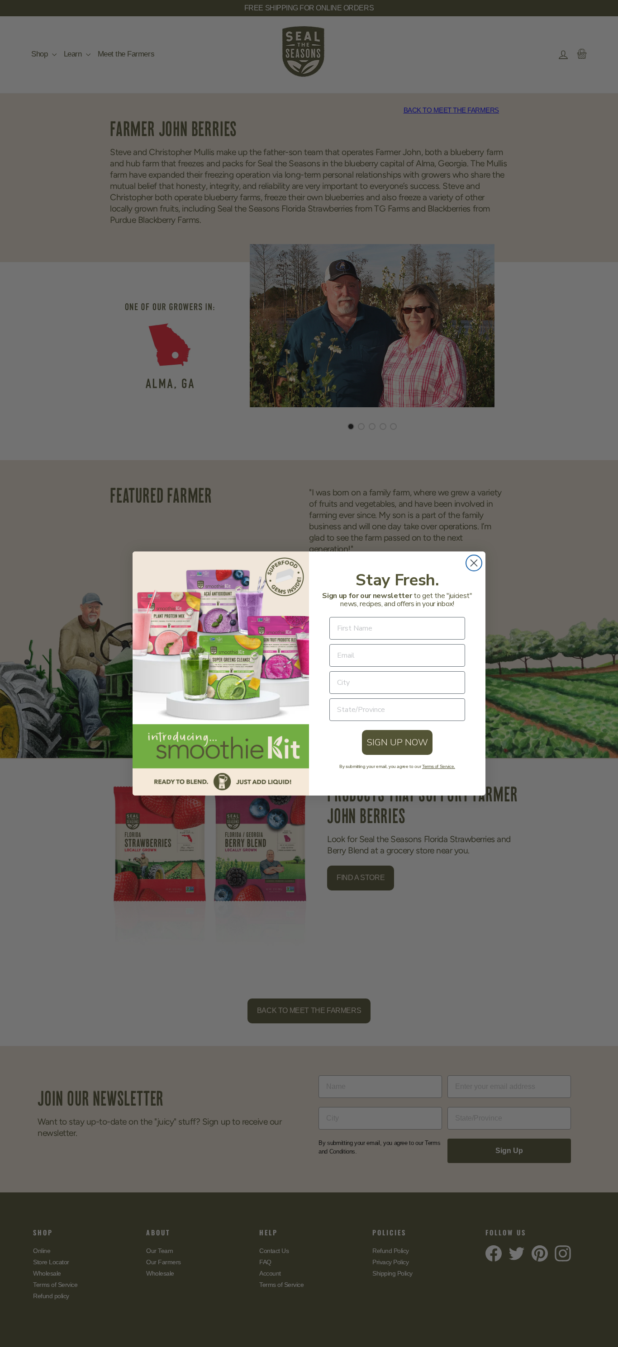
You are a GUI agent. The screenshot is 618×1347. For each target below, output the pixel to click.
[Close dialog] (474, 563)
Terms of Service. (438, 766)
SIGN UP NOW (397, 742)
